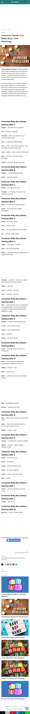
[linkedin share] (11, 564)
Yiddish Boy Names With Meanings (13, 637)
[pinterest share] (8, 564)
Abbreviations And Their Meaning (15, 709)
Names (9, 29)
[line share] (16, 564)
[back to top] (27, 708)
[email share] (5, 564)
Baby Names (4, 571)
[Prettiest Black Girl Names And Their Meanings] (15, 584)
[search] (28, 2)
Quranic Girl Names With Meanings (13, 699)
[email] (7, 712)
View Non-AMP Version (22, 706)
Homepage (3, 29)
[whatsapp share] (13, 564)
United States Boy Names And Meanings (14, 617)
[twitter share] (2, 564)
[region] (15, 16)
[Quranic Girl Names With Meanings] (15, 689)
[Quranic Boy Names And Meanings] (15, 668)
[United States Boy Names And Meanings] (15, 607)
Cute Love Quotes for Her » (22, 552)
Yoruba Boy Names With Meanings (12, 658)
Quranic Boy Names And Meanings (12, 678)
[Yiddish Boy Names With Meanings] (15, 627)
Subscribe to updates (15, 540)
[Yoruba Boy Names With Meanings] (15, 648)
